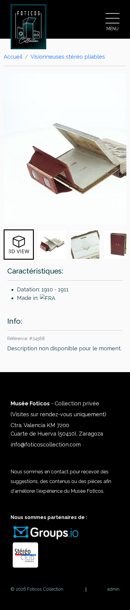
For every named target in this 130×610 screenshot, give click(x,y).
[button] (19, 244)
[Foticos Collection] (28, 26)
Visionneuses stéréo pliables (68, 57)
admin (113, 589)
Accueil (13, 57)
